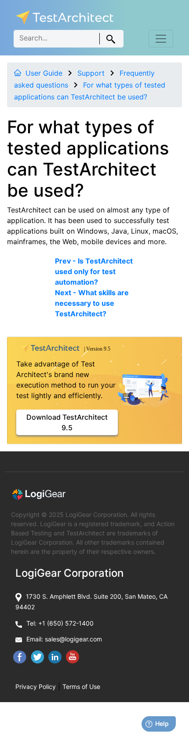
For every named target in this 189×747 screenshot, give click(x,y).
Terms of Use (81, 686)
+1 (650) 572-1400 (66, 623)
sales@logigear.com (73, 639)
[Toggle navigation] (161, 39)
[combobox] (69, 39)
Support (91, 73)
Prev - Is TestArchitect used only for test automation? (94, 271)
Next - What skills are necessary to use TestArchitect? (92, 303)
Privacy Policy (35, 686)
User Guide (43, 73)
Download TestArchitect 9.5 (67, 422)
